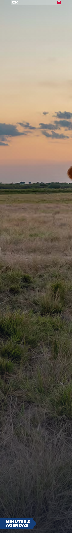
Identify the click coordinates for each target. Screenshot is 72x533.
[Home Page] (14, 2)
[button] (59, 2)
